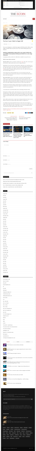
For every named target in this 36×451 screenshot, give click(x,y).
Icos (3, 299)
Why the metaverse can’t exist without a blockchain (15, 344)
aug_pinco (4, 282)
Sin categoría (5, 334)
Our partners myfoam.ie (7, 328)
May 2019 (4, 241)
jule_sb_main (5, 306)
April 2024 (4, 197)
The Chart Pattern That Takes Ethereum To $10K (15, 374)
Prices (24, 434)
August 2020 (5, 217)
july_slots (4, 312)
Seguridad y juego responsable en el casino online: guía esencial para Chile (14, 183)
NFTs (4, 321)
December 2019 (5, 228)
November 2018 (5, 252)
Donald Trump (5, 431)
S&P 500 (8, 436)
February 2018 (5, 268)
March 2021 (5, 206)
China (4, 429)
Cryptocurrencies (17, 429)
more (32, 112)
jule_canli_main (5, 301)
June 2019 (4, 239)
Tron (7, 438)
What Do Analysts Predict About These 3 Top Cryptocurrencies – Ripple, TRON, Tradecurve (7, 135)
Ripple (13, 112)
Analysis (4, 427)
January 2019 (5, 248)
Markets (4, 317)
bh (3, 286)
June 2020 (4, 221)
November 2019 (5, 230)
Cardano (30, 427)
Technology (28, 436)
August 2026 (5, 193)
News (4, 319)
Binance (8, 427)
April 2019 (4, 243)
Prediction (11, 434)
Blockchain (4, 290)
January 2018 (5, 270)
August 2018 (5, 257)
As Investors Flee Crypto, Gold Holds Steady (14, 383)
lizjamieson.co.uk (5, 315)
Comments (28, 341)
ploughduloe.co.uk (6, 330)
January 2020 (5, 226)
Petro (8, 434)
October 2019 (5, 232)
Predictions (17, 434)
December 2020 (5, 210)
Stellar (20, 436)
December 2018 (5, 250)
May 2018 (4, 263)
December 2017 (5, 272)
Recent (18, 341)
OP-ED (4, 323)
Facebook (23, 431)
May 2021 (4, 202)
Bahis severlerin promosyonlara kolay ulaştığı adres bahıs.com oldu (13, 179)
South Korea (16, 436)
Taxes (23, 436)
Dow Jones (11, 431)
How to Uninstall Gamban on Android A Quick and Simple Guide (13, 185)
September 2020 (5, 215)
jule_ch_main (5, 304)
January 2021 (5, 208)
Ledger (22, 61)
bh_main (4, 288)
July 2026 (4, 195)
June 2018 (4, 261)
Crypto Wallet (9, 112)
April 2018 (4, 265)
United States (12, 438)
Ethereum (18, 431)
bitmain (21, 427)
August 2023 (5, 199)
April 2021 (4, 204)
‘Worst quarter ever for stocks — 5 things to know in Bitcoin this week (18, 366)
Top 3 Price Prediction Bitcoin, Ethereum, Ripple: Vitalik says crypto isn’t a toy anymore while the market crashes (18, 135)
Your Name (6, 155)
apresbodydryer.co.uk (6, 279)
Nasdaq (4, 434)
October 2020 (5, 213)
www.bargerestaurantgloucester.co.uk (9, 337)
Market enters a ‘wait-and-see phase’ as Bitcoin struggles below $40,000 (18, 370)
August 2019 (5, 235)
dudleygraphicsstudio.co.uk (7, 295)
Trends (4, 438)
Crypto (12, 429)
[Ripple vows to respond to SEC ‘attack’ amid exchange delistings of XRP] (28, 129)
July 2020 (4, 219)
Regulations (28, 434)
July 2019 (4, 237)
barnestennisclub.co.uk (6, 284)
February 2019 (5, 246)
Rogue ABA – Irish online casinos (8, 332)
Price (21, 434)
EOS (14, 431)
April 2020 (4, 224)
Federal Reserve (28, 431)
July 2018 (4, 259)
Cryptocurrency (24, 429)
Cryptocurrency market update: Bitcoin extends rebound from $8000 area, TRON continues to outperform (11, 118)
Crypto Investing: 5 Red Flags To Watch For (14, 353)
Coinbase (26, 2)
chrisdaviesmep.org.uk (6, 293)
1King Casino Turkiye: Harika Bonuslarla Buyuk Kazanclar (14, 0)
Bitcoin (12, 427)
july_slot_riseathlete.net (7, 310)
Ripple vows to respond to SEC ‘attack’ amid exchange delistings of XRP (28, 135)
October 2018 (5, 254)
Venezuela (17, 438)
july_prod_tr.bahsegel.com (7, 308)
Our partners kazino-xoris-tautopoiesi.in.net (10, 326)
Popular (8, 341)
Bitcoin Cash (17, 427)
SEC (11, 436)
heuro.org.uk (5, 297)
